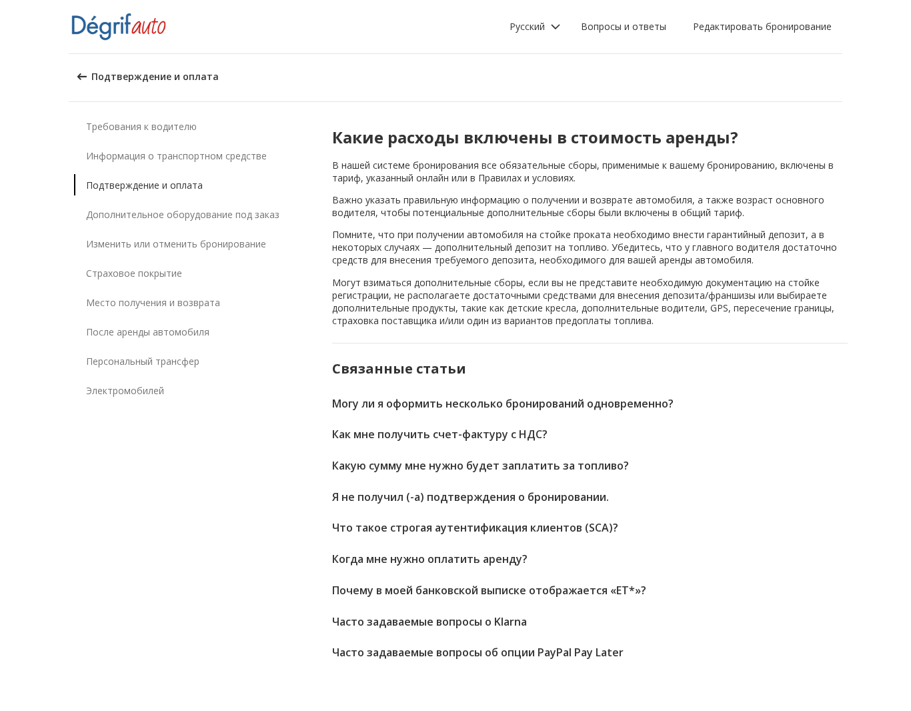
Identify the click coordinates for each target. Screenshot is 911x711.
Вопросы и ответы (623, 26)
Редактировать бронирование (762, 26)
